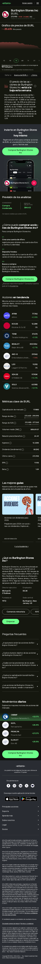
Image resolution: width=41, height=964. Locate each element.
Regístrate (5, 65)
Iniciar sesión (27, 3)
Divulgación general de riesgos (11, 923)
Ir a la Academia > (22, 546)
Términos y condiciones (31, 913)
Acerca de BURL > (21, 75)
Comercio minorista (16, 612)
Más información (10, 539)
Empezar (11, 621)
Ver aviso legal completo (9, 915)
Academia (14, 286)
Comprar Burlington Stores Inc (20, 151)
